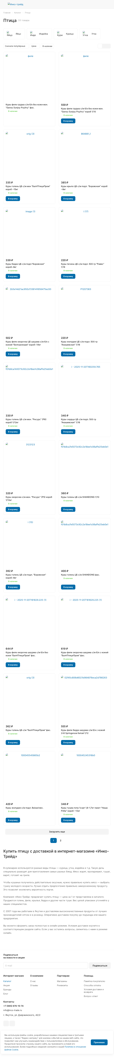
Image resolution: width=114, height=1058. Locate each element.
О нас (33, 981)
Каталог (7, 981)
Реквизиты (62, 985)
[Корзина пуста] (108, 4)
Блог (5, 993)
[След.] (68, 840)
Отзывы (34, 985)
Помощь (88, 975)
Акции (6, 985)
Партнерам (63, 975)
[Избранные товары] (101, 4)
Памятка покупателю (94, 981)
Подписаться (100, 965)
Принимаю (99, 1042)
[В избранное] (9, 121)
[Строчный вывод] (104, 46)
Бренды (7, 989)
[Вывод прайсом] (108, 46)
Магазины (62, 981)
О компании (36, 975)
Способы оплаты (92, 985)
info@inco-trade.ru (12, 1010)
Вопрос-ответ (91, 996)
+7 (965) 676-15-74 (13, 1006)
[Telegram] (6, 1023)
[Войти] (94, 4)
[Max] (12, 1023)
